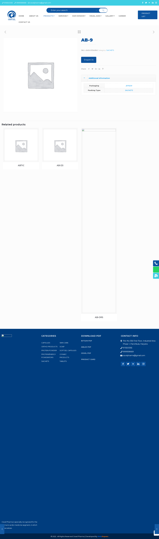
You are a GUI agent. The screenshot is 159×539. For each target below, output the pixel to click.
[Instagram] (156, 2)
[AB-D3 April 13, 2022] (2, 529)
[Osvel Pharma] (11, 15)
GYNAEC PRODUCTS (64, 355)
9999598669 (21, 3)
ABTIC (21, 165)
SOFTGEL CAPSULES (68, 350)
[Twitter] (146, 2)
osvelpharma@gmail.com (40, 3)
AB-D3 (60, 165)
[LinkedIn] (152, 2)
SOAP (62, 347)
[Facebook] (142, 2)
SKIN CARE (64, 343)
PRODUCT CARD (88, 359)
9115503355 (8, 3)
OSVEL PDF (86, 353)
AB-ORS (99, 317)
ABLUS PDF (86, 347)
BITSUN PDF (86, 341)
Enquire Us (88, 60)
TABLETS (63, 361)
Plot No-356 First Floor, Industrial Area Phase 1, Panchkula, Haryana (139, 342)
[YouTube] (149, 2)
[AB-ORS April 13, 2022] (157, 529)
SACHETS (110, 50)
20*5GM (129, 86)
